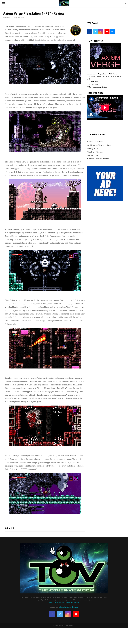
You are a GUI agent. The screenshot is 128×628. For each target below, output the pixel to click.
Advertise (60, 602)
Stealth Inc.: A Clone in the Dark (99, 145)
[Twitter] (60, 614)
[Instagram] (68, 614)
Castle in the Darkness (95, 142)
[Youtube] (76, 614)
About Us (52, 602)
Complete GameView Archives (98, 159)
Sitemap (67, 602)
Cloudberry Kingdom (94, 152)
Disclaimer (75, 602)
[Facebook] (52, 614)
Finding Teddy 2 (93, 149)
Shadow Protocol (93, 155)
